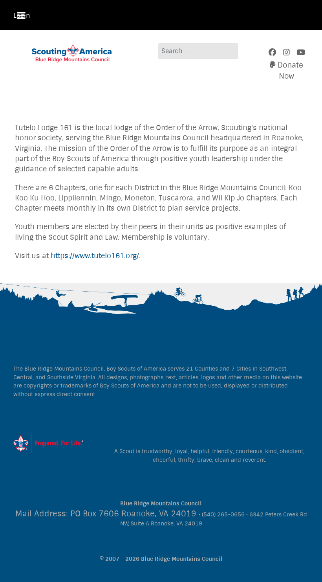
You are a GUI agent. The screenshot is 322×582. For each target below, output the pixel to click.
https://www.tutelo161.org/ (95, 256)
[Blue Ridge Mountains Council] (72, 52)
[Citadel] (48, 442)
